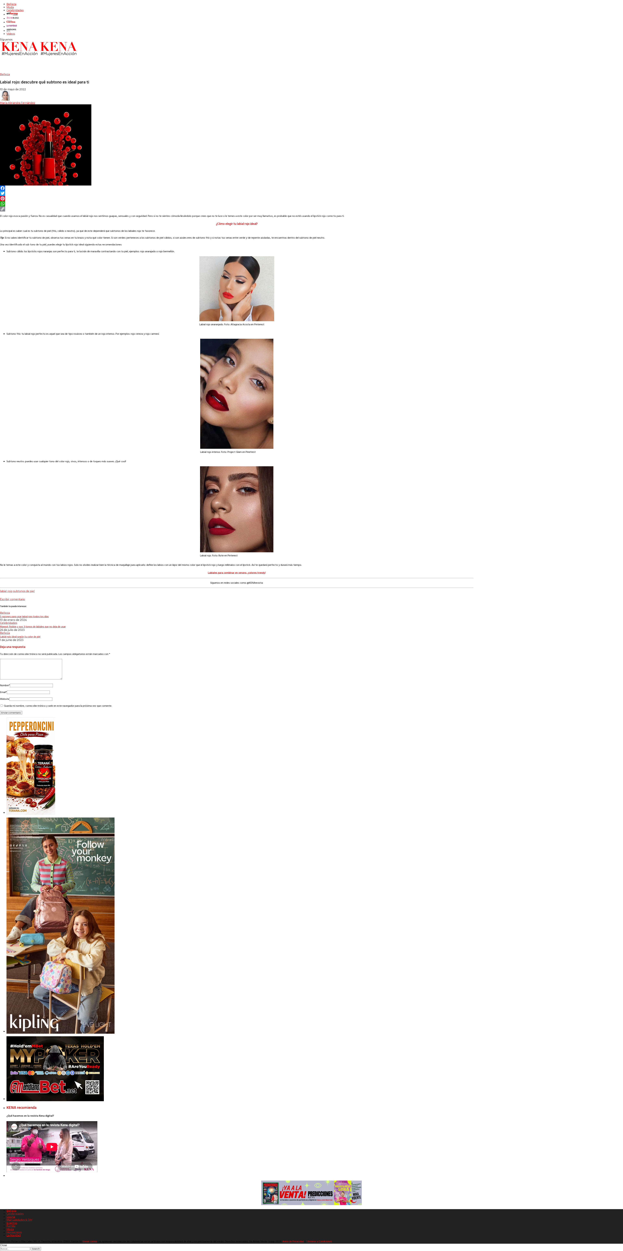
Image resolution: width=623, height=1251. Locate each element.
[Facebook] (236, 188)
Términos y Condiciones (319, 1241)
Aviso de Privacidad (293, 1241)
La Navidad (13, 1235)
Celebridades (15, 10)
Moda (10, 7)
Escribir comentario (12, 599)
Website (4, 699)
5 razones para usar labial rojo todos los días (24, 616)
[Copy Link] (236, 208)
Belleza (11, 4)
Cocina (10, 1216)
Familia (10, 1226)
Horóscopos (14, 1232)
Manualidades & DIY (19, 1219)
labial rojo (6, 591)
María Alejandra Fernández (17, 102)
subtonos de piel (24, 591)
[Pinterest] (236, 198)
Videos (10, 33)
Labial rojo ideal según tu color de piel (20, 636)
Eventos (11, 1223)
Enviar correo (90, 1241)
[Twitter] (236, 193)
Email (3, 692)
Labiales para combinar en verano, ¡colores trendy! (237, 573)
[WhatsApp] (236, 203)
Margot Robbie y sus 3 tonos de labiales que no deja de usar (33, 626)
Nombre (5, 685)
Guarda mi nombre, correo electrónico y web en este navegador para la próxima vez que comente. (58, 706)
